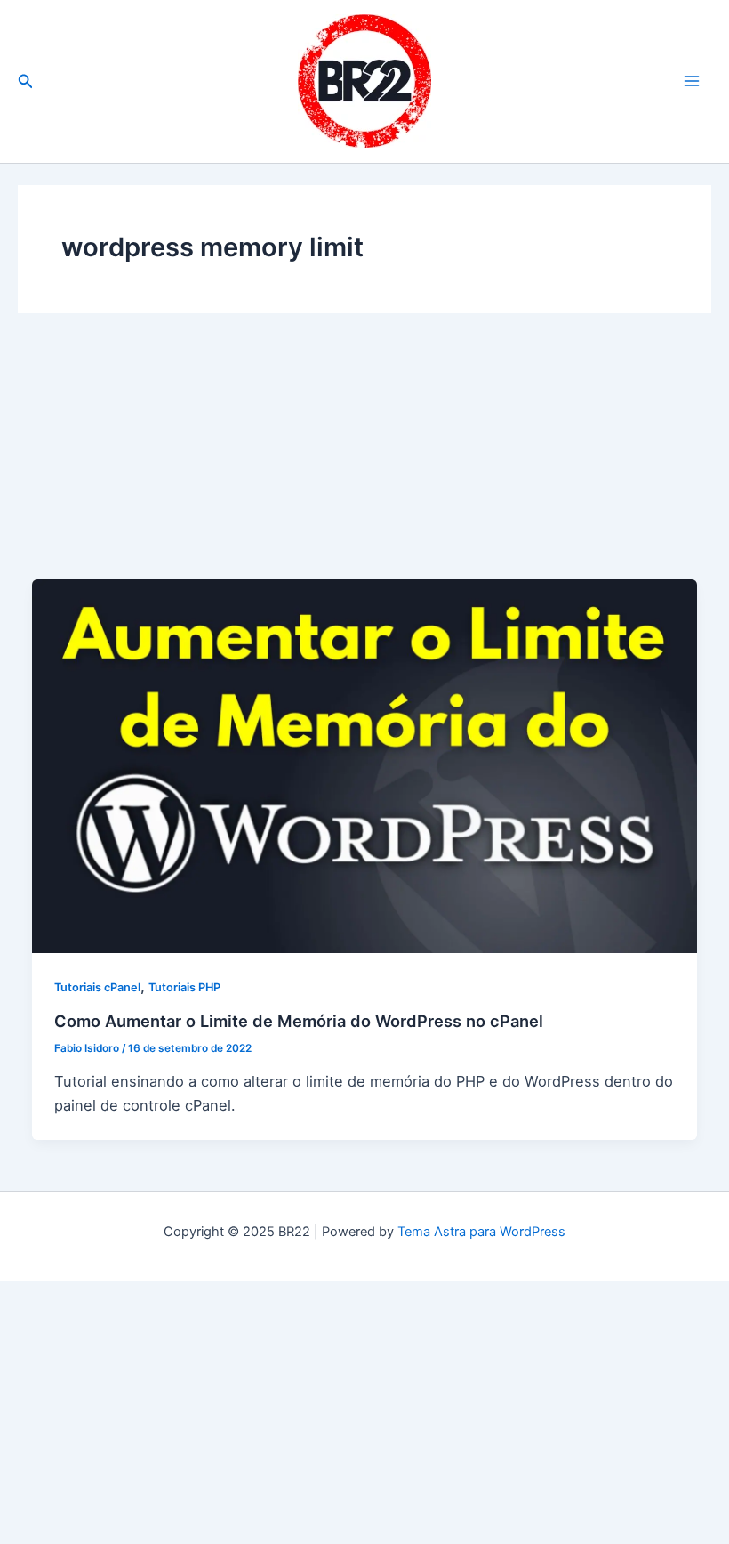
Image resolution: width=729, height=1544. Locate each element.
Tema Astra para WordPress (481, 1232)
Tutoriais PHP (184, 987)
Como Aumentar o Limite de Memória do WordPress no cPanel (298, 1021)
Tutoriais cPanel (97, 987)
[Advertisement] (364, 461)
